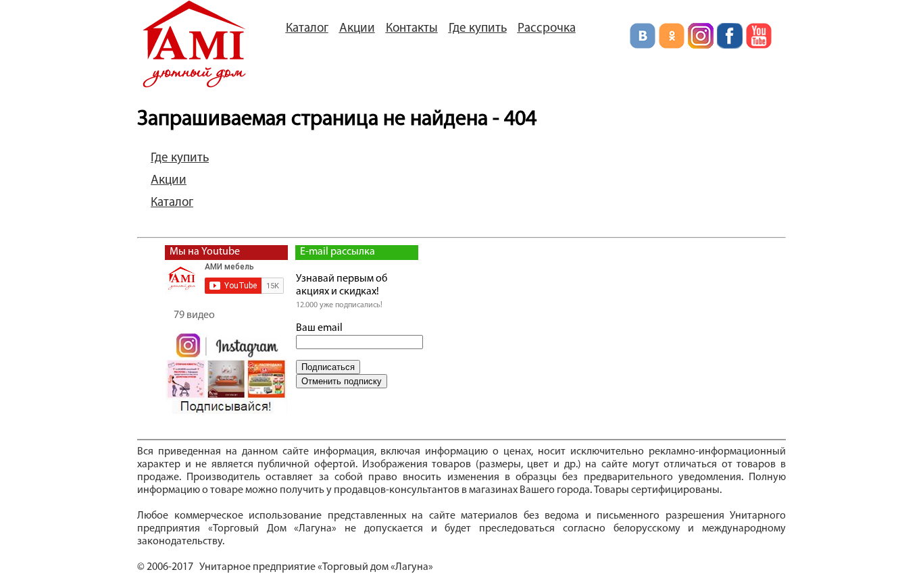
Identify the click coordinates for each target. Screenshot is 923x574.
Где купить (478, 28)
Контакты (412, 28)
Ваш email (319, 328)
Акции (357, 28)
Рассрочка (547, 28)
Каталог (307, 28)
